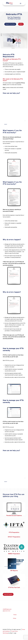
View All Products (8, 594)
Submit (5, 124)
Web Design (5, 633)
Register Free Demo (10, 24)
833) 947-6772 (6, 611)
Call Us (21, 24)
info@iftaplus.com (7, 609)
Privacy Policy (14, 631)
